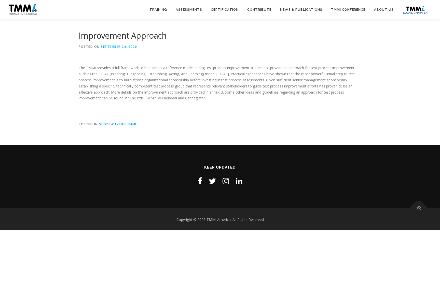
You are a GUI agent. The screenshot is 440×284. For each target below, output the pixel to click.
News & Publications (301, 9)
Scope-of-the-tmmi (117, 124)
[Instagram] (226, 181)
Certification (225, 9)
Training (158, 9)
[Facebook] (200, 181)
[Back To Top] (418, 208)
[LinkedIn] (239, 181)
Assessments (189, 9)
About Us (384, 9)
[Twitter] (212, 181)
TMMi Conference (348, 9)
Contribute (259, 9)
